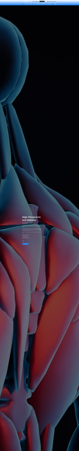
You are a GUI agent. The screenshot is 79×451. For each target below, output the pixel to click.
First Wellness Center (34, 240)
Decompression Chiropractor (27, 240)
